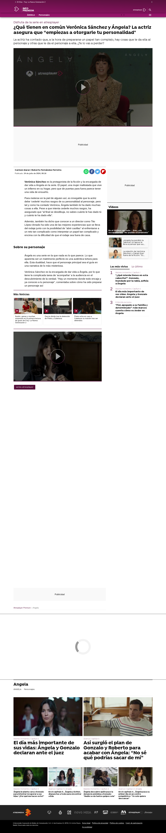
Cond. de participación (134, 823)
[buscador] (150, 10)
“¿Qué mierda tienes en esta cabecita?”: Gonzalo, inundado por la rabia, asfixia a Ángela (131, 279)
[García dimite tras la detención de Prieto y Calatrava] (57, 306)
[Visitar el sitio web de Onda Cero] (105, 812)
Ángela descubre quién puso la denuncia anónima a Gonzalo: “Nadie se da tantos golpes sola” (99, 794)
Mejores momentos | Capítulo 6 (128, 289)
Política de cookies (117, 823)
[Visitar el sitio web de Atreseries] (96, 812)
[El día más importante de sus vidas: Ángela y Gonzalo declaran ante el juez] (47, 717)
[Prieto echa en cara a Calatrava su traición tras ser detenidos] (87, 306)
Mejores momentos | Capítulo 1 (127, 273)
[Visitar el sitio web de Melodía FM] (123, 812)
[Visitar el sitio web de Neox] (69, 812)
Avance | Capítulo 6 (91, 739)
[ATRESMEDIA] (22, 812)
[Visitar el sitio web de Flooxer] (148, 812)
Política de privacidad (100, 823)
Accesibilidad (87, 827)
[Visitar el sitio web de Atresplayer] (136, 812)
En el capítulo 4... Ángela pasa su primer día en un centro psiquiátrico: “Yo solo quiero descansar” (134, 795)
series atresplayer (24, 387)
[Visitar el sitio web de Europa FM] (114, 812)
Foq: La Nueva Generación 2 (34, 2)
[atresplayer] (138, 10)
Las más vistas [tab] (119, 266)
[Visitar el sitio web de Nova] (78, 812)
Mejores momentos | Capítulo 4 (96, 789)
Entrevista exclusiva (123, 302)
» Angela (35, 608)
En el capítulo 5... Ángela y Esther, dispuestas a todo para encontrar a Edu (65, 794)
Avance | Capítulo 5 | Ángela (60, 789)
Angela (20, 685)
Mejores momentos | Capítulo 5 (26, 789)
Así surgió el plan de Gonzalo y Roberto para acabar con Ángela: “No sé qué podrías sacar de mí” (115, 751)
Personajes (44, 15)
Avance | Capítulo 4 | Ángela (130, 789)
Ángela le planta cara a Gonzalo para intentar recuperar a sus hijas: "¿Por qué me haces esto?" (28, 794)
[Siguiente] (151, 2)
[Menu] (150, 15)
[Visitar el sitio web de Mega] (87, 812)
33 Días (20, 2)
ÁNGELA (31, 15)
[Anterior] (14, 2)
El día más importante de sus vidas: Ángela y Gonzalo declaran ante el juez (131, 294)
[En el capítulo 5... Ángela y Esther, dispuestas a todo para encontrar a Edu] (65, 777)
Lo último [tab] (137, 266)
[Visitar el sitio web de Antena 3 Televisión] (51, 812)
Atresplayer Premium (22, 608)
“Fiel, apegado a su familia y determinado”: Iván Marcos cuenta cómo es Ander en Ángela (131, 309)
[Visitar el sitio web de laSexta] (60, 812)
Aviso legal (86, 823)
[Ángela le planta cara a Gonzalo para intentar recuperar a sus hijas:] (30, 777)
